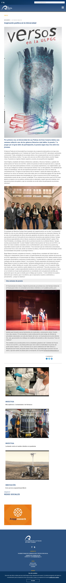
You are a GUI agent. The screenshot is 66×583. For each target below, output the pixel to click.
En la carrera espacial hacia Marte (15, 488)
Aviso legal (33, 563)
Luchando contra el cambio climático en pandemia (20, 446)
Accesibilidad (33, 565)
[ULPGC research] (18, 524)
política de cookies (54, 577)
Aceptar (33, 580)
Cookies (33, 566)
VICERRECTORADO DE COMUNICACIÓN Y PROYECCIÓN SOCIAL (33, 553)
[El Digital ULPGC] (8, 8)
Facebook (2, 2)
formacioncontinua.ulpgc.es (51, 350)
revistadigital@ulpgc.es (36, 556)
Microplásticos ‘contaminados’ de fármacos (18, 404)
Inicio (6, 15)
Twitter (4, 2)
